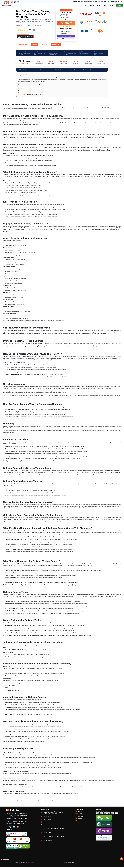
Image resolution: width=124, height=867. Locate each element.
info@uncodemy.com (78, 1)
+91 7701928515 (94, 1)
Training (98, 5)
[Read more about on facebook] (10, 827)
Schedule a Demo (56, 44)
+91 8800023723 (119, 1)
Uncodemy (22, 862)
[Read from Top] (121, 858)
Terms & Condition (81, 813)
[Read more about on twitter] (7, 827)
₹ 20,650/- (66, 23)
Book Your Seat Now (66, 36)
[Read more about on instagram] (18, 827)
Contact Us (80, 820)
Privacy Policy (80, 811)
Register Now (80, 818)
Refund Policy (80, 816)
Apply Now (34, 44)
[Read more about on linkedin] (14, 827)
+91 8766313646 (102, 1)
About (105, 5)
